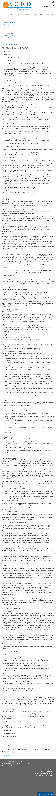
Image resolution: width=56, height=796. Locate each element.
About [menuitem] (10, 14)
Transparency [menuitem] (49, 14)
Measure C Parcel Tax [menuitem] (30, 14)
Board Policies (7, 31)
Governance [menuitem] (18, 14)
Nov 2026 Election (8, 39)
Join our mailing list (45, 794)
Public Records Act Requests (10, 44)
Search (51, 9)
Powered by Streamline (43, 775)
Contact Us (47, 6)
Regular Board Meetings (9, 22)
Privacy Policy (50, 769)
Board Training (7, 37)
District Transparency (47, 771)
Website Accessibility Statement (44, 773)
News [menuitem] (41, 14)
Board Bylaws (7, 28)
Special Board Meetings (9, 24)
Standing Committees (9, 26)
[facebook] (53, 3)
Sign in (52, 775)
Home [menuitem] (4, 14)
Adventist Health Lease (9, 42)
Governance (5, 19)
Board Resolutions (8, 33)
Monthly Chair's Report (9, 35)
